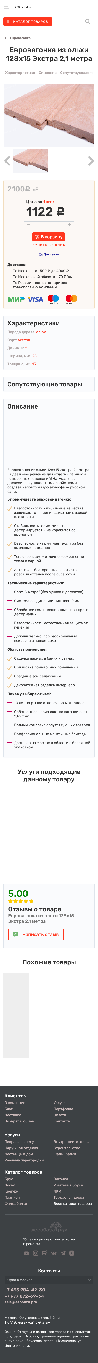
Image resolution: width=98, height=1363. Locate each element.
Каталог (30, 22)
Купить (48, 245)
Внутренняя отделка (72, 1142)
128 (34, 356)
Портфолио (63, 1109)
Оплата (60, 1115)
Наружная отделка (21, 1148)
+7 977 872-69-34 (24, 1296)
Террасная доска (69, 1197)
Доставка (51, 254)
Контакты (62, 1121)
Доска (10, 1185)
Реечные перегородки (24, 1160)
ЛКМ (57, 1191)
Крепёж (11, 1191)
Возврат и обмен (19, 1121)
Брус (9, 1179)
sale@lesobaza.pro (21, 1302)
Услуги (60, 1103)
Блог (9, 1109)
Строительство (67, 1148)
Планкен (12, 1197)
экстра (24, 340)
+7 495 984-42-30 (25, 1289)
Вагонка (61, 1179)
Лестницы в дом (19, 1154)
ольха (41, 332)
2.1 (27, 348)
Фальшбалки (65, 1154)
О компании (15, 1103)
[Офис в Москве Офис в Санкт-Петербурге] (49, 1281)
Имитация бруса (68, 1185)
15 (34, 364)
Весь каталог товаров (73, 1203)
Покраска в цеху (19, 1142)
